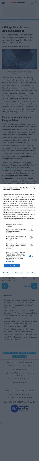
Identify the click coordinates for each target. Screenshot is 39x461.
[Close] (35, 188)
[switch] (31, 230)
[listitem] (19, 225)
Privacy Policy (31, 273)
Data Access (19, 273)
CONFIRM (12, 265)
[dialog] (19, 230)
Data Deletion (7, 273)
